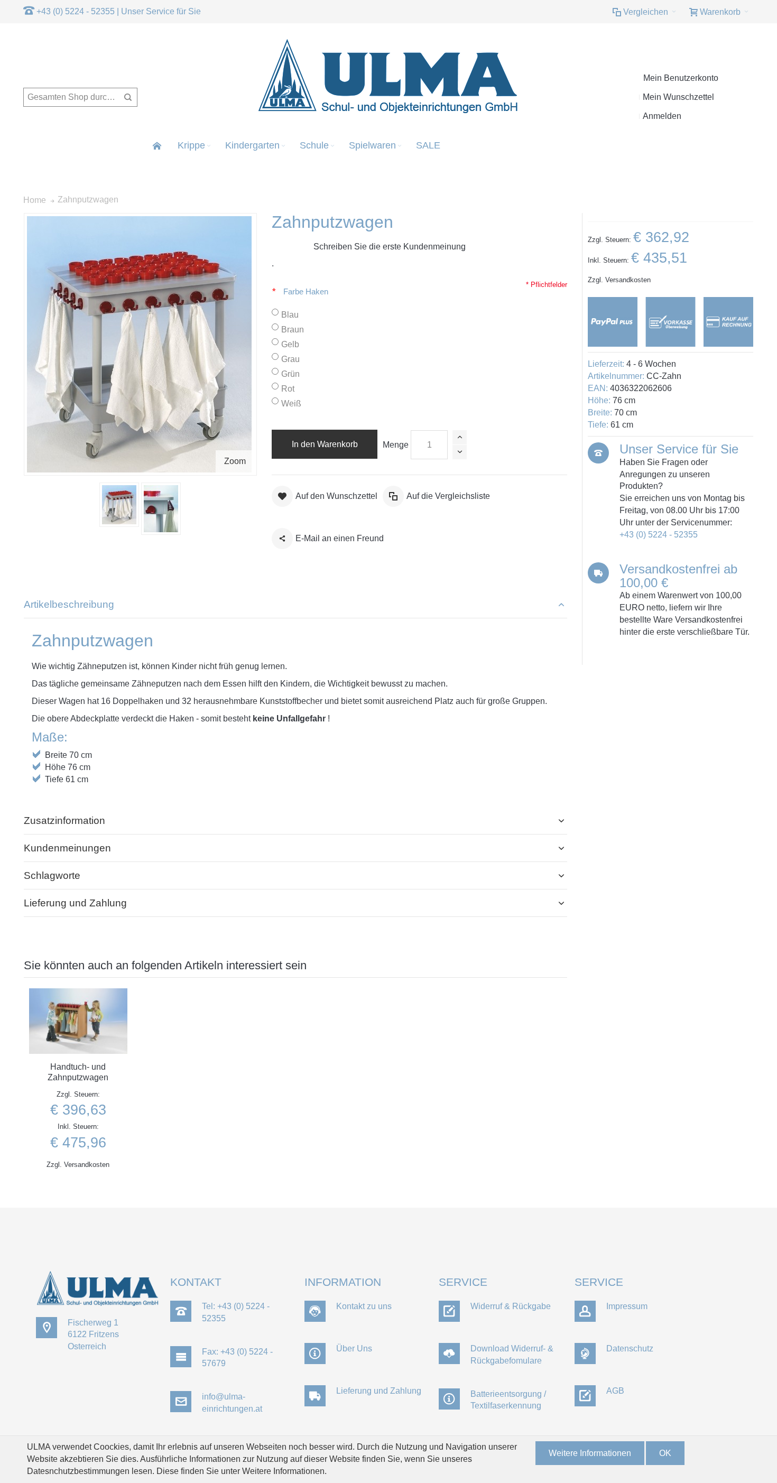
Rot (287, 388)
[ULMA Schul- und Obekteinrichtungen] (388, 77)
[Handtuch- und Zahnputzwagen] (78, 1021)
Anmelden (662, 116)
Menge (396, 444)
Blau (290, 314)
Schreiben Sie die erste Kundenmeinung (389, 246)
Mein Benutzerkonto (680, 77)
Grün (290, 373)
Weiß (291, 403)
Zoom (235, 461)
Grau (290, 359)
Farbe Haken (306, 292)
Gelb (290, 344)
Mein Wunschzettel (678, 96)
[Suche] (128, 97)
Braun (292, 329)
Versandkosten (628, 280)
